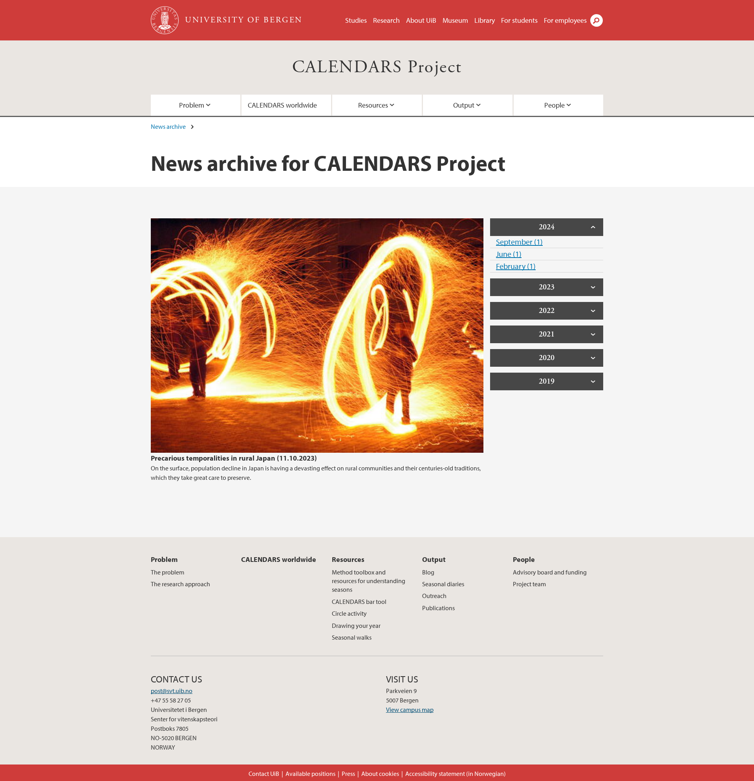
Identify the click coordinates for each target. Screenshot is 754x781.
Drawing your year (356, 625)
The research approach (180, 584)
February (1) (516, 266)
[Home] (165, 20)
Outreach (434, 596)
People (554, 105)
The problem (167, 572)
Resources (373, 105)
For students (519, 20)
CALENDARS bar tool (359, 601)
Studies (356, 20)
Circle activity (349, 613)
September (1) (519, 242)
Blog (428, 572)
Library (484, 20)
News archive (168, 126)
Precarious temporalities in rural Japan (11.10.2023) (234, 458)
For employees (565, 20)
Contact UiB (264, 773)
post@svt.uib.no (171, 691)
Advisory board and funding (550, 572)
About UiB (421, 20)
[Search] (596, 20)
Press (348, 773)
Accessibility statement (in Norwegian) (455, 773)
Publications (438, 608)
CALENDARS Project (377, 67)
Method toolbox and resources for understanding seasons (368, 581)
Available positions (310, 773)
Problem (191, 105)
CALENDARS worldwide (282, 105)
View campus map (410, 709)
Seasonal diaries (443, 584)
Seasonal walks (352, 637)
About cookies (380, 773)
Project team (529, 584)
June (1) (509, 254)
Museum (455, 20)
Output (463, 105)
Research (386, 20)
